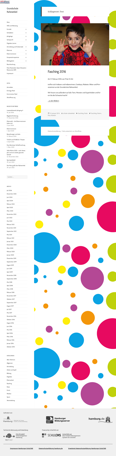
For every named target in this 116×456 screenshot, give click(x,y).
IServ (8, 22)
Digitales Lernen (11, 43)
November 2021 (11, 228)
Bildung (9, 373)
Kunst (8, 390)
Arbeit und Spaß (11, 370)
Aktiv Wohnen (11, 360)
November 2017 (11, 296)
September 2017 (11, 302)
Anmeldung (10, 366)
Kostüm (53, 115)
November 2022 (11, 214)
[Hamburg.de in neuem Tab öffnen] (101, 419)
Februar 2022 (10, 224)
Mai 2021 (9, 234)
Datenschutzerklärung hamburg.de (51, 448)
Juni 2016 (9, 326)
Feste (8, 387)
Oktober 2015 (11, 347)
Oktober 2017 (11, 299)
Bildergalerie (10, 61)
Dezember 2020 (12, 245)
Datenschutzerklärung (54, 131)
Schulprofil (10, 40)
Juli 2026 (9, 190)
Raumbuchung (11, 64)
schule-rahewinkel (69, 113)
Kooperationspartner (13, 57)
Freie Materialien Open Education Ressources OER (16, 69)
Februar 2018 (10, 292)
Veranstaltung (11, 400)
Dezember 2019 (11, 258)
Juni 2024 (9, 197)
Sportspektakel (11, 160)
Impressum (10, 73)
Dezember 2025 (11, 194)
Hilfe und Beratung (12, 26)
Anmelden (10, 87)
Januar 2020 (10, 255)
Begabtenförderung (12, 116)
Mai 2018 (9, 282)
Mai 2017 (9, 313)
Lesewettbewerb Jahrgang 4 (15, 110)
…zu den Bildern (53, 101)
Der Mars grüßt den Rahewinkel (16, 165)
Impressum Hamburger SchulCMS (21, 448)
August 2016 (10, 323)
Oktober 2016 (11, 319)
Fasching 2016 (57, 71)
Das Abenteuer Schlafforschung (16, 145)
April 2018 (10, 285)
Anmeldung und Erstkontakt (15, 47)
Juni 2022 (9, 217)
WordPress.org (11, 97)
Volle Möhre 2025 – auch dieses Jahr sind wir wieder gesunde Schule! (16, 152)
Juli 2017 (9, 309)
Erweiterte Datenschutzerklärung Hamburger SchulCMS (87, 448)
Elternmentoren (11, 54)
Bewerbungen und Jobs (13, 134)
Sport (8, 397)
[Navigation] (5, 1)
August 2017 (10, 306)
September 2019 (12, 262)
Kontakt (9, 29)
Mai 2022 (9, 221)
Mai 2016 (9, 330)
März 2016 (10, 336)
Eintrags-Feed (11, 90)
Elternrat (9, 50)
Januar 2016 (10, 343)
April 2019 (10, 272)
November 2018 (11, 275)
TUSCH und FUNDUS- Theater (16, 139)
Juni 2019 (9, 268)
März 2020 (10, 248)
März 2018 (10, 289)
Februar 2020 (11, 251)
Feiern (99, 113)
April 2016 (10, 333)
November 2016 (11, 316)
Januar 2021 (10, 241)
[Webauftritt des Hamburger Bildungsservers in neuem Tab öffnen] (58, 419)
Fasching (9, 383)
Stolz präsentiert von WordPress (71, 131)
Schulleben (10, 33)
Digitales (9, 377)
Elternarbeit (10, 380)
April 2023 (10, 207)
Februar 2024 (10, 204)
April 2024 (10, 200)
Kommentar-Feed (12, 94)
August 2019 (10, 265)
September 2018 (12, 279)
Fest (49, 115)
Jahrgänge (10, 36)
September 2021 (11, 231)
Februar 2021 (10, 238)
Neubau (9, 393)
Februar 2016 (10, 340)
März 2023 (10, 211)
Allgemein (10, 363)
